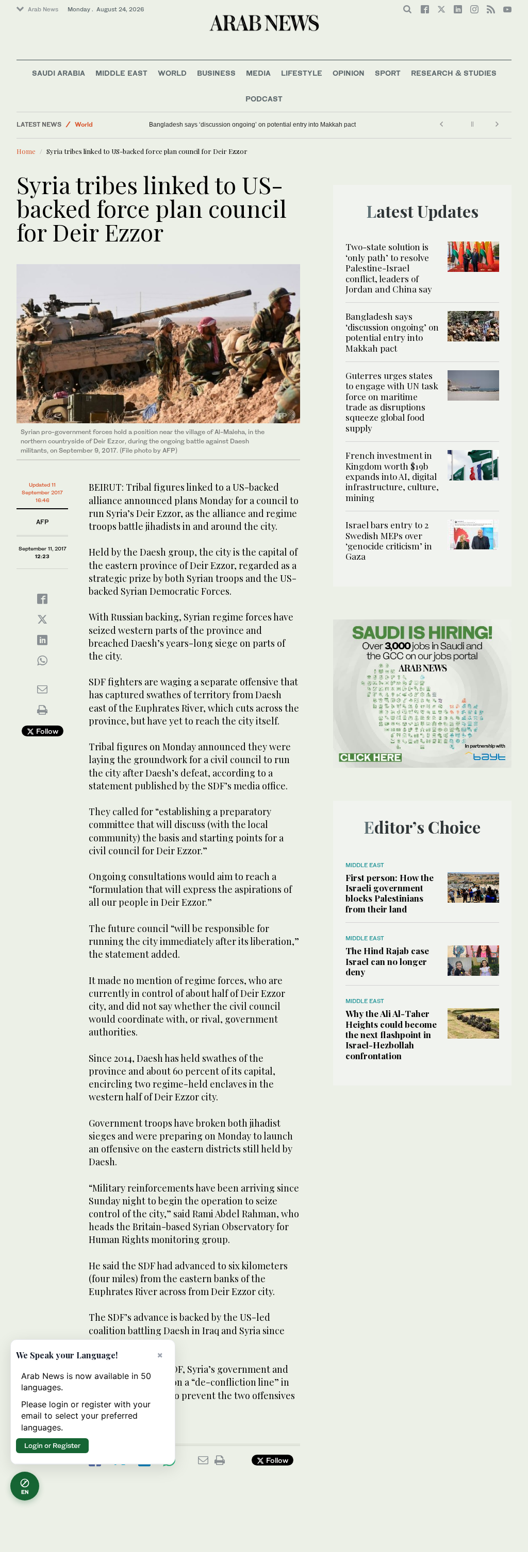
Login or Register (52, 1445)
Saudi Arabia (58, 72)
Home (26, 151)
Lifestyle (301, 72)
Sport (388, 72)
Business (216, 72)
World (172, 72)
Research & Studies (454, 72)
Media (258, 72)
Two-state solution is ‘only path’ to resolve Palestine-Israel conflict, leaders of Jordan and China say (388, 268)
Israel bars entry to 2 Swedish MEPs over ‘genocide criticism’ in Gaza (388, 540)
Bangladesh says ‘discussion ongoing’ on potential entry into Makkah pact (252, 124)
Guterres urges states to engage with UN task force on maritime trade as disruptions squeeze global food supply (391, 402)
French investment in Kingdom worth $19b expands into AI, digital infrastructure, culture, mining (392, 476)
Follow (46, 731)
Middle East (121, 72)
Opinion (349, 72)
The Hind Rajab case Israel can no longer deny (387, 961)
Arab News (43, 9)
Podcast (264, 98)
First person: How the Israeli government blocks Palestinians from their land (389, 893)
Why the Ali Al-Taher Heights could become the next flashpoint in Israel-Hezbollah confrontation (391, 1034)
